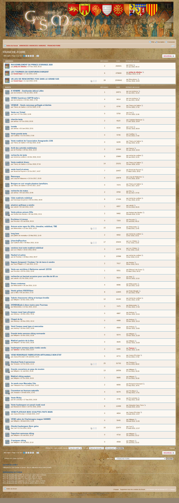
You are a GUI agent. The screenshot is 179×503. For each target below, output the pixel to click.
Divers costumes (18, 283)
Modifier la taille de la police (173, 46)
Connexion (171, 42)
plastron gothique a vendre (22, 205)
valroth (16, 207)
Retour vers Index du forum (13, 458)
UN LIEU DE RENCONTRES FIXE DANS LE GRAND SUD (35, 79)
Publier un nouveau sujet (168, 56)
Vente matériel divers (20, 162)
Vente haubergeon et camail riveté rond (28, 405)
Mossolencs (133, 79)
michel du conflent (20, 157)
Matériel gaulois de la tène (22, 341)
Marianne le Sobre (20, 407)
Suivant (172, 448)
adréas (16, 121)
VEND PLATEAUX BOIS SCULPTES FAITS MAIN (31, 412)
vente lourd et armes (20, 169)
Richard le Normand (136, 384)
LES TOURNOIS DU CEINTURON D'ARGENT (30, 72)
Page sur (17, 56)
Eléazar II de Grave (135, 269)
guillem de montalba (20, 235)
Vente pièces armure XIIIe (22, 212)
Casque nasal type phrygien (23, 312)
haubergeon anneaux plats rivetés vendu (28, 348)
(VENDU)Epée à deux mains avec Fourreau (29, 305)
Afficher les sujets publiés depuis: (56, 448)
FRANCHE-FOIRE (53, 45)
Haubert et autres (18, 255)
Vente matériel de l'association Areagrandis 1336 (32, 141)
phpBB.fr (104, 495)
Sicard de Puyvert (20, 171)
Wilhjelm (16, 300)
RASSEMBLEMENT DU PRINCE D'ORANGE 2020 (32, 65)
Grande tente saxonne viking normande (28, 333)
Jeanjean (17, 392)
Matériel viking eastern (20, 376)
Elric (130, 191)
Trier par (86, 448)
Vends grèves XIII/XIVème (22, 291)
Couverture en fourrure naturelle (25, 391)
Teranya (16, 364)
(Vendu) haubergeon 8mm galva (24, 426)
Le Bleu (16, 292)
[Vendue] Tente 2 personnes (23, 362)
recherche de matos (19, 191)
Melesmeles (18, 228)
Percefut (16, 221)
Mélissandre (18, 285)
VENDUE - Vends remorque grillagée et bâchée (31, 105)
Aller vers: (110, 458)
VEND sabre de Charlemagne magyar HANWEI (31, 419)
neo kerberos (18, 93)
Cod (15, 114)
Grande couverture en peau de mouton (27, 369)
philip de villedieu (20, 66)
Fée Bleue (132, 391)
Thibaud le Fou (19, 385)
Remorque (15, 176)
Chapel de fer (16, 319)
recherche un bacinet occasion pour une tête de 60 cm (34, 276)
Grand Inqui (18, 74)
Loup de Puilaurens (20, 178)
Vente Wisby (16, 398)
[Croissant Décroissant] (116, 448)
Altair (130, 277)
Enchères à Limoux (19, 219)
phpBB (80, 493)
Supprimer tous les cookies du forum (132, 489)
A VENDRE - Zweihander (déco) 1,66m (27, 91)
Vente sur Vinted (18, 112)
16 (38, 56)
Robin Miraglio (133, 291)
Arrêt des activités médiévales (24, 148)
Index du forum (12, 45)
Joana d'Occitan (19, 357)
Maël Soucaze (91, 495)
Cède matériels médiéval (21, 198)
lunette (14, 127)
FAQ (152, 42)
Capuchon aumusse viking (22, 433)
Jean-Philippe (18, 264)
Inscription (160, 42)
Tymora (16, 349)
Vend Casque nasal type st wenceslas (27, 326)
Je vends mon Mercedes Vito (23, 383)
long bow (15, 234)
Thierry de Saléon (20, 107)
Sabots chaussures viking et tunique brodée (30, 298)
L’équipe (116, 489)
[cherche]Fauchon (18, 241)
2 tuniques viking (18, 440)
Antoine (131, 262)
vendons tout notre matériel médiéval (27, 248)
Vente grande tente (19, 134)
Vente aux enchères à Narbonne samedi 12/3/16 (31, 269)
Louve (131, 127)
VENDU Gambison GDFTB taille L (25, 98)
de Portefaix (18, 150)
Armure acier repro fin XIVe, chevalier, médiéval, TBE (34, 226)
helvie (131, 65)
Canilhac (16, 135)
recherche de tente (19, 155)
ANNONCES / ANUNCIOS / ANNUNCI (32, 45)
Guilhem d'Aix (18, 242)
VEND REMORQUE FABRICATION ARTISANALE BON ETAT (36, 355)
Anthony (16, 314)
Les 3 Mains (133, 241)
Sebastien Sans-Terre (136, 405)
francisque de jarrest (21, 200)
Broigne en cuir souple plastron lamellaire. (29, 184)
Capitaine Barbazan (135, 120)
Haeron (131, 148)
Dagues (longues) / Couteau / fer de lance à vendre (33, 262)
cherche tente (17, 119)
